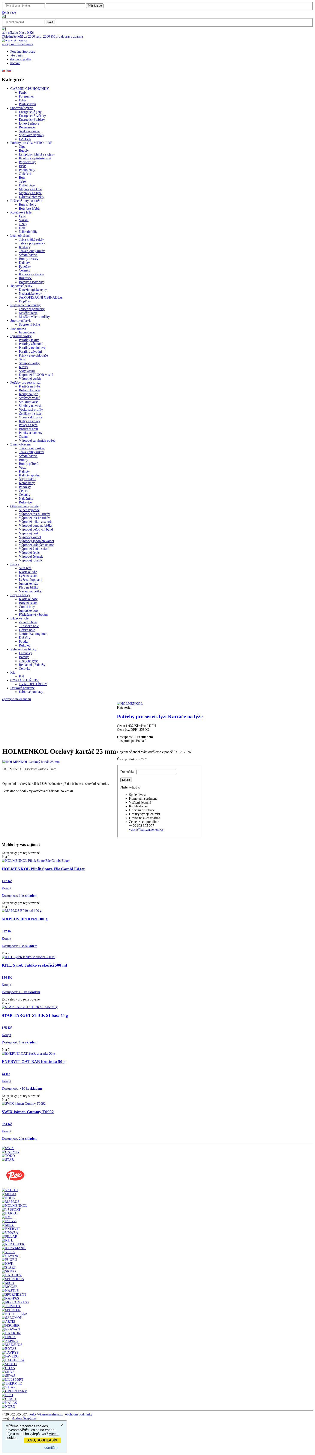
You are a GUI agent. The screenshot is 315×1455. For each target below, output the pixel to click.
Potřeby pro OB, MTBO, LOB (31, 143)
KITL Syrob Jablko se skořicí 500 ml (34, 965)
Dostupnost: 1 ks (19, 895)
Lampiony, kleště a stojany (37, 154)
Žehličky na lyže (30, 413)
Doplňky (25, 301)
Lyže (22, 216)
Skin (22, 359)
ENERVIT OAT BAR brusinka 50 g (34, 1061)
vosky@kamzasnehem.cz (146, 829)
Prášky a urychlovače (33, 355)
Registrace (9, 12)
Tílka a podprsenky (32, 243)
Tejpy (23, 181)
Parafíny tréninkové (32, 347)
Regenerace (27, 127)
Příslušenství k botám (33, 614)
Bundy (23, 460)
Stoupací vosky (29, 363)
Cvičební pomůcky (32, 309)
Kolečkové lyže (21, 212)
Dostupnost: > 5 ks (21, 992)
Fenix (23, 92)
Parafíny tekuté (29, 340)
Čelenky (24, 270)
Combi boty (27, 607)
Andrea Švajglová (24, 1418)
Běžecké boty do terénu (26, 201)
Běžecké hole (19, 618)
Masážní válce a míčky (34, 317)
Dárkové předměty (31, 197)
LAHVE (25, 139)
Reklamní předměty (32, 664)
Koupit (6, 888)
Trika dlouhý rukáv (32, 251)
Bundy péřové (28, 463)
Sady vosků (27, 371)
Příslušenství (27, 104)
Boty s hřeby (27, 204)
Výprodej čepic (29, 552)
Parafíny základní (30, 344)
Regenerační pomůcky (25, 305)
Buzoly (24, 150)
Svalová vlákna (29, 131)
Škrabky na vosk (30, 405)
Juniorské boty (29, 610)
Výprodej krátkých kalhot (36, 545)
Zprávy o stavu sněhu (16, 699)
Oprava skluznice (30, 417)
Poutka (23, 641)
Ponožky (25, 266)
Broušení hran (28, 429)
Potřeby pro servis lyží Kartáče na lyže (160, 716)
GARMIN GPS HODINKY (29, 88)
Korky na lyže (28, 394)
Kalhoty (24, 262)
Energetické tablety (32, 119)
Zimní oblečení (20, 444)
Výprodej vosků (30, 378)
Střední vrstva (28, 255)
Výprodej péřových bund (36, 529)
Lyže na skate (28, 576)
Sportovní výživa (21, 108)
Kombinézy (27, 483)
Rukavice (25, 278)
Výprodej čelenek (31, 556)
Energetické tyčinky (32, 115)
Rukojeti (24, 645)
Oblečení (25, 173)
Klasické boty (28, 599)
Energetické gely (30, 112)
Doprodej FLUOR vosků (36, 375)
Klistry (23, 367)
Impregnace (18, 328)
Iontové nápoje (29, 123)
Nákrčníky (26, 498)
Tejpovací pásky (21, 286)
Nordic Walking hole (33, 634)
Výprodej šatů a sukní (33, 549)
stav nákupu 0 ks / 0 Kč (18, 32)
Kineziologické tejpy (33, 289)
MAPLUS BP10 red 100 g (25, 919)
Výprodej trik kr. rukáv (34, 518)
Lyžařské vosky (21, 336)
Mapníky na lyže (30, 193)
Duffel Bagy (27, 185)
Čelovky (24, 668)
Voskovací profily (31, 409)
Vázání (23, 220)
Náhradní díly (28, 231)
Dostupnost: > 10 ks (22, 1088)
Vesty (22, 467)
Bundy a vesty (28, 259)
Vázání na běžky (30, 591)
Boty (22, 177)
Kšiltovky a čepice (31, 274)
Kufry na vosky (29, 421)
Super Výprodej (29, 510)
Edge (22, 100)
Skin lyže (25, 568)
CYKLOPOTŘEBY (24, 680)
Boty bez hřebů (29, 208)
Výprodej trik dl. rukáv (34, 514)
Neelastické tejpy (30, 293)
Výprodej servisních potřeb (37, 440)
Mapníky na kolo (30, 189)
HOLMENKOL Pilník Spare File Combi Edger (43, 869)
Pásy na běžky (28, 587)
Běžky (14, 564)
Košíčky (24, 637)
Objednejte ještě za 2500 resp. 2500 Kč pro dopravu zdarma (42, 36)
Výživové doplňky (31, 135)
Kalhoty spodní (29, 475)
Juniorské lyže (28, 583)
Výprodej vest (28, 533)
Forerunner (26, 96)
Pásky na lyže (28, 425)
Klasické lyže (28, 572)
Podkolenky (27, 170)
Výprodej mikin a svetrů (35, 521)
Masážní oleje (28, 313)
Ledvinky (25, 653)
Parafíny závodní (30, 351)
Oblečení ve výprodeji (25, 506)
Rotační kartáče (29, 390)
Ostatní (23, 436)
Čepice (23, 491)
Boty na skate (28, 603)
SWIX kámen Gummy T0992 (28, 1112)
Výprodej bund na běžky (35, 525)
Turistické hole (29, 626)
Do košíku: (127, 771)
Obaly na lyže (28, 661)
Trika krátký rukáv (31, 239)
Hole (22, 228)
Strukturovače (28, 402)
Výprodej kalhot (30, 537)
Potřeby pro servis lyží (25, 382)
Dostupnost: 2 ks (19, 1138)
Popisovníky (27, 162)
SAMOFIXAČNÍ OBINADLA (40, 297)
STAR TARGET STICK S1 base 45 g (35, 1015)
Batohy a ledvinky (31, 282)
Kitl (12, 672)
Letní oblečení (20, 235)
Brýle (22, 166)
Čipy (22, 146)
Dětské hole (27, 630)
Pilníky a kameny (30, 433)
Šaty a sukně (27, 479)
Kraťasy (24, 247)
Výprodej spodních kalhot (36, 541)
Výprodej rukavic (31, 560)
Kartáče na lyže (29, 386)
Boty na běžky (20, 595)
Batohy (24, 657)
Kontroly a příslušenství (35, 158)
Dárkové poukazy (22, 688)
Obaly (23, 224)
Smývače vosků (29, 398)
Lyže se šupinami (30, 579)
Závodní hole (28, 622)
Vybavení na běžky (23, 649)
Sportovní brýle (20, 320)
